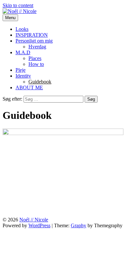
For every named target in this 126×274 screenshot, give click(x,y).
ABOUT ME (29, 87)
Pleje (21, 70)
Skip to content (18, 5)
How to (36, 64)
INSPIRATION (32, 35)
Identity (23, 76)
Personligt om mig (34, 41)
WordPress (39, 225)
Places (34, 58)
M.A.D (23, 52)
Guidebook (39, 81)
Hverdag (37, 46)
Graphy (78, 225)
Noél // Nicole (33, 219)
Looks (22, 29)
